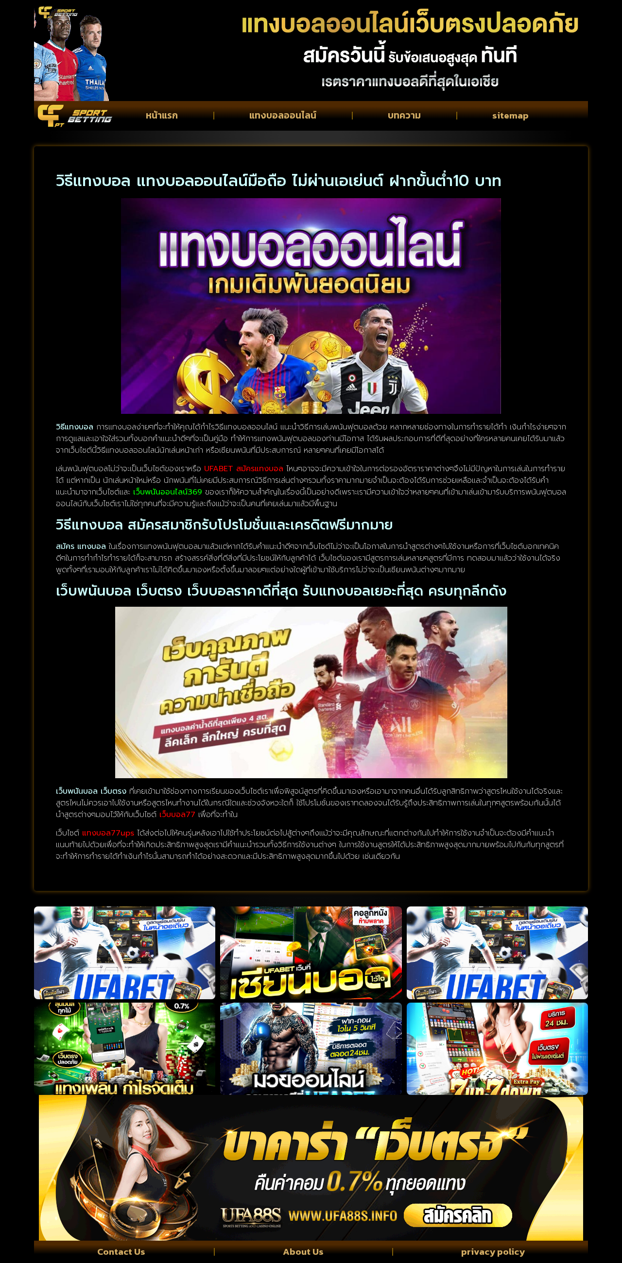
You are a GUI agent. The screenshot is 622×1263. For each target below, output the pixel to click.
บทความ (404, 115)
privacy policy (493, 1252)
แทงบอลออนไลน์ (282, 115)
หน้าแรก (162, 115)
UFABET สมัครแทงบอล (243, 469)
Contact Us (121, 1252)
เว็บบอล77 (177, 814)
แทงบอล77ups (108, 833)
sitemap (510, 115)
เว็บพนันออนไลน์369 (167, 492)
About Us (303, 1252)
